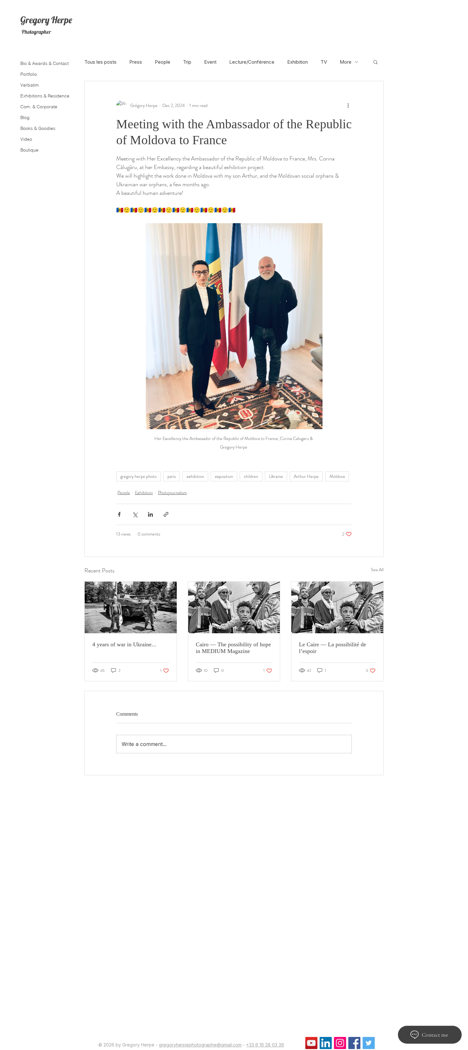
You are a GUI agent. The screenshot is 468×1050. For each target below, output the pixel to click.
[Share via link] (166, 514)
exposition (224, 476)
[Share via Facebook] (119, 514)
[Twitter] (369, 1043)
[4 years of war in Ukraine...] (131, 607)
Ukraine (276, 476)
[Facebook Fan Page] (354, 1043)
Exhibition (297, 62)
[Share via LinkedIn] (150, 514)
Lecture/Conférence (251, 62)
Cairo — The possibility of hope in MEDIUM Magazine (233, 647)
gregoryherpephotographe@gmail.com (200, 1044)
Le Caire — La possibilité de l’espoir (332, 647)
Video (26, 139)
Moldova (337, 476)
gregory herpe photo (138, 476)
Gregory (34, 19)
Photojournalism (172, 492)
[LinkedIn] (326, 1043)
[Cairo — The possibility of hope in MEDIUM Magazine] (234, 607)
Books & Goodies (37, 128)
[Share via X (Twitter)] (135, 514)
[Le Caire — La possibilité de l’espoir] (337, 607)
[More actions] (348, 105)
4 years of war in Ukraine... (124, 644)
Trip (187, 62)
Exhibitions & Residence (43, 96)
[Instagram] (340, 1043)
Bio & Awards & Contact (43, 63)
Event (210, 62)
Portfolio (28, 74)
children (251, 476)
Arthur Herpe (306, 476)
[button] (375, 61)
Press (135, 62)
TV (324, 62)
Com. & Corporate (38, 107)
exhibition (195, 476)
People (162, 62)
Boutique (29, 150)
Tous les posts (100, 62)
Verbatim (29, 85)
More (345, 62)
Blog (25, 117)
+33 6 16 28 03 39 (265, 1044)
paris (171, 476)
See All (377, 569)
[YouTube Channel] (311, 1043)
